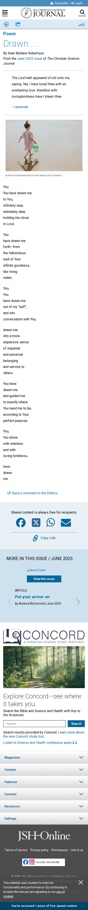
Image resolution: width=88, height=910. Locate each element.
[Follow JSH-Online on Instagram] (31, 862)
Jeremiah (21, 107)
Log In (79, 3)
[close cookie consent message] (81, 882)
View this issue (44, 579)
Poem (9, 33)
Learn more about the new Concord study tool (43, 734)
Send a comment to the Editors (34, 493)
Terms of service (16, 850)
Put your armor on (32, 596)
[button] (44, 757)
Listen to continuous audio (38, 743)
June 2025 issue (29, 59)
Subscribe (61, 3)
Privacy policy (39, 850)
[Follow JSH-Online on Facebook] (25, 862)
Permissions (59, 850)
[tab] (44, 757)
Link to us (77, 850)
